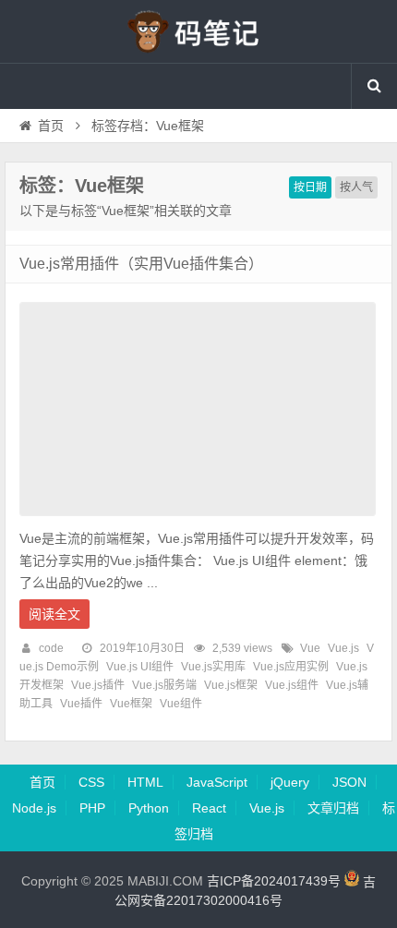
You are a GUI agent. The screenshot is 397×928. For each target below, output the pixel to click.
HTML (145, 782)
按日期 (310, 187)
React (209, 808)
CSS (91, 782)
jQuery (290, 782)
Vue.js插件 (98, 685)
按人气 (356, 187)
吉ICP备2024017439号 (274, 881)
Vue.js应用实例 (291, 666)
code (51, 648)
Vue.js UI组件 (140, 666)
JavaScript (216, 782)
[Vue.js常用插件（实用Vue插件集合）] (197, 520)
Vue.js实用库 (213, 666)
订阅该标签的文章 (60, 201)
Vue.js (343, 648)
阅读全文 (54, 614)
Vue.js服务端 (164, 685)
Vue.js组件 (292, 685)
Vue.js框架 (231, 685)
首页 (51, 125)
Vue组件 (181, 703)
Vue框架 (131, 703)
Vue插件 (81, 703)
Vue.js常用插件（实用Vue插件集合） (141, 263)
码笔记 (198, 31)
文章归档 (333, 808)
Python (148, 808)
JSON (349, 782)
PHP (92, 808)
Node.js (34, 808)
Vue (310, 648)
